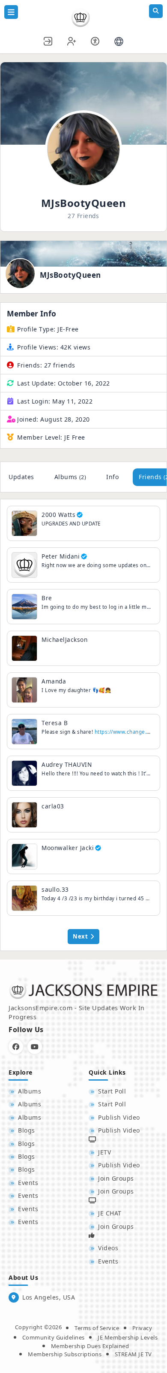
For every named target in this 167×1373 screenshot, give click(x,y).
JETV (104, 1152)
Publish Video (119, 1117)
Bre (47, 598)
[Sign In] (48, 40)
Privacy (142, 1328)
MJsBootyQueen (70, 275)
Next (80, 936)
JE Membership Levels (128, 1337)
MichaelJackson (64, 639)
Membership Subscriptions (64, 1354)
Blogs (26, 1130)
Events (28, 1183)
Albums (70, 477)
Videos (108, 1248)
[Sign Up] (72, 40)
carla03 (53, 806)
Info (112, 477)
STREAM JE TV (133, 1354)
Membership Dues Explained (90, 1346)
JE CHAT (110, 1213)
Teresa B (55, 723)
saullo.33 (55, 889)
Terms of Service (97, 1328)
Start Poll (112, 1091)
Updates (21, 477)
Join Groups (116, 1178)
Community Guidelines (53, 1337)
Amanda (54, 681)
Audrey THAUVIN (67, 764)
